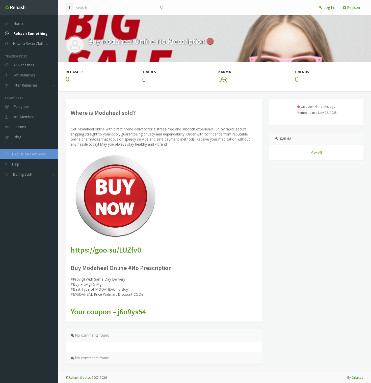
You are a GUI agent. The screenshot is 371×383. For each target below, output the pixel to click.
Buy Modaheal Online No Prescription (147, 41)
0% (223, 79)
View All (316, 152)
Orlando (357, 377)
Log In (328, 7)
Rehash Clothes (80, 377)
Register (353, 7)
